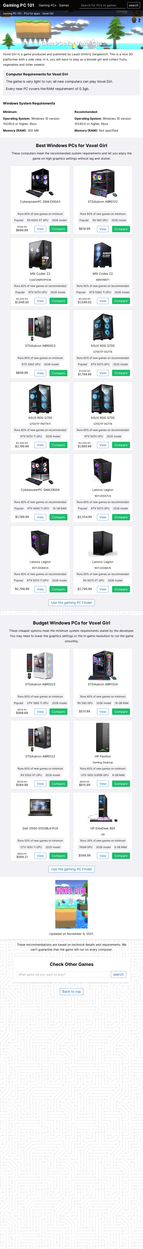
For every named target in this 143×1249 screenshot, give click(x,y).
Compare (58, 229)
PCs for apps (32, 13)
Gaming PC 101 (12, 13)
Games (64, 5)
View (40, 229)
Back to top (71, 991)
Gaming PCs (47, 5)
